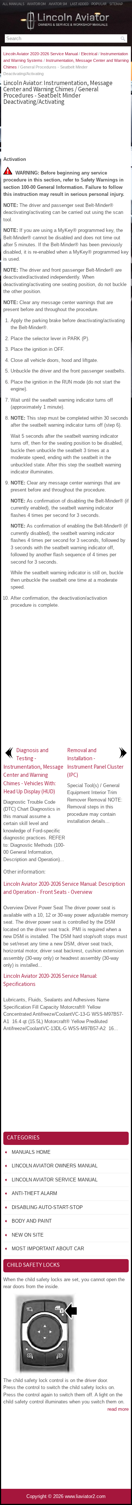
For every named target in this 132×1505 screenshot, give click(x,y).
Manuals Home (31, 1152)
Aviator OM (36, 4)
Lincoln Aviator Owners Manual (55, 1166)
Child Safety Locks (33, 1265)
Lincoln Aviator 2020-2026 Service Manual (40, 54)
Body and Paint (32, 1221)
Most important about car (48, 1248)
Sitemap (116, 4)
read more (118, 1409)
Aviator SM (58, 4)
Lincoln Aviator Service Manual (55, 1179)
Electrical (89, 54)
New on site (28, 1235)
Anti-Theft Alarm (34, 1193)
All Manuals (13, 4)
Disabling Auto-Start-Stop (47, 1207)
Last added (79, 4)
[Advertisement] (66, 130)
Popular (98, 4)
